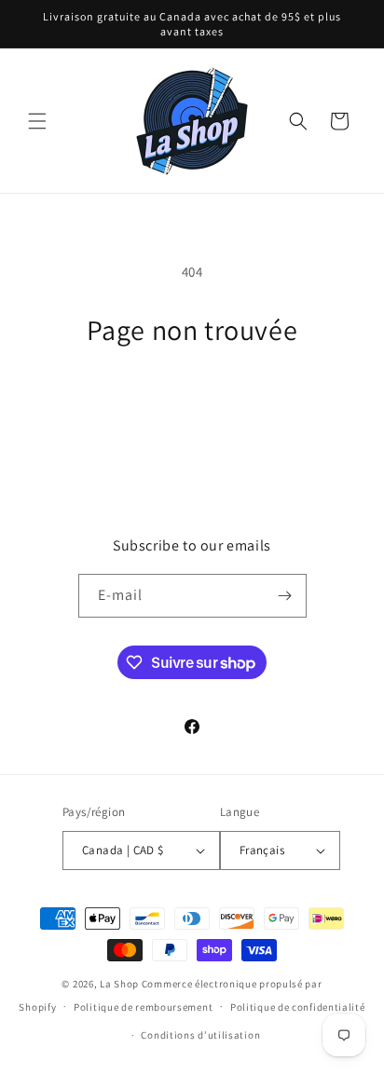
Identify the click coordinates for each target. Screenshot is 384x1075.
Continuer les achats (192, 398)
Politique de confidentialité (297, 1007)
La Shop (119, 983)
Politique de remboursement (143, 1007)
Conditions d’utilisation (200, 1034)
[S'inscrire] (285, 596)
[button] (37, 121)
